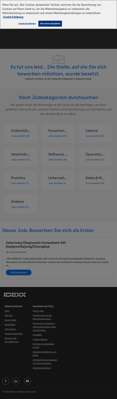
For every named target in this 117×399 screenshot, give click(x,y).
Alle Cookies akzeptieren (50, 24)
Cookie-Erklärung (13, 17)
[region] (58, 14)
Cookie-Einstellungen (27, 24)
